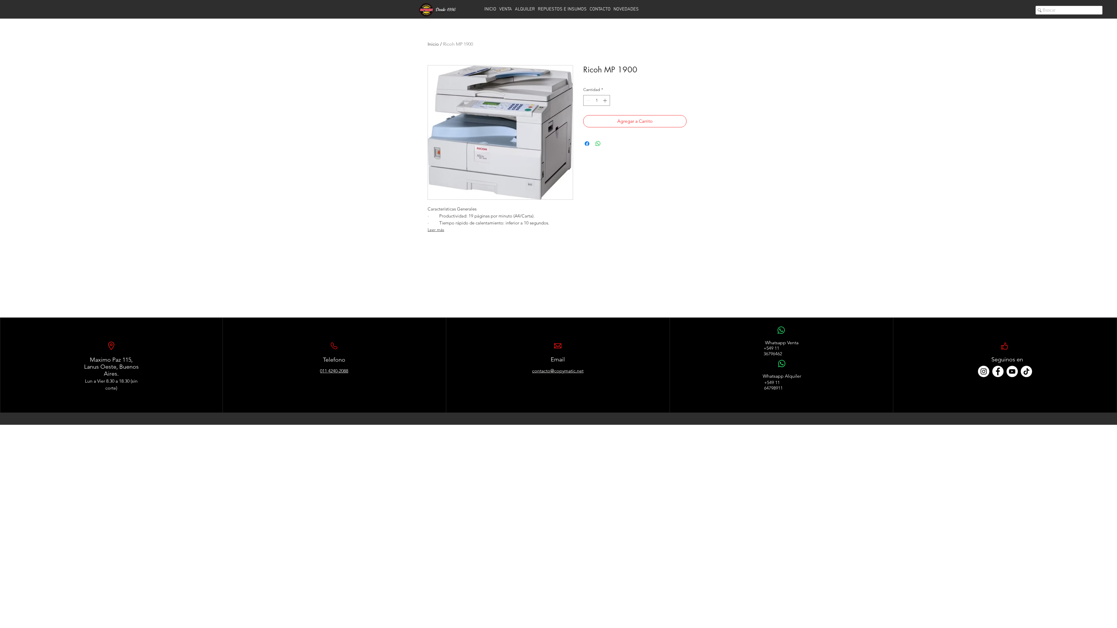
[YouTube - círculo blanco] (1012, 371)
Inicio (433, 44)
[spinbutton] (596, 100)
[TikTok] (1026, 371)
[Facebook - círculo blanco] (998, 371)
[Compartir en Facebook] (587, 143)
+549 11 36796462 (773, 350)
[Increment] (605, 100)
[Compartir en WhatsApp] (598, 143)
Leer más (436, 229)
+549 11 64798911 (773, 385)
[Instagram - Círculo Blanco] (983, 371)
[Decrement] (587, 100)
